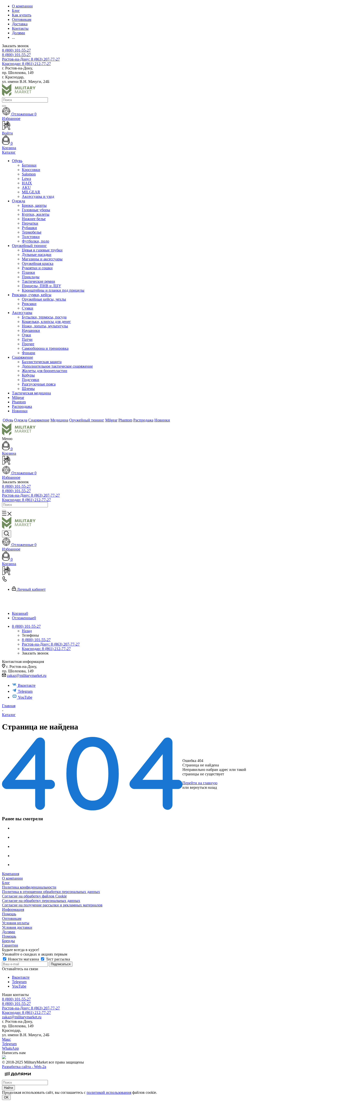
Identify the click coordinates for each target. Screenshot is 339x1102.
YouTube (25, 697)
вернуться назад (203, 787)
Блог (6, 883)
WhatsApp (10, 1048)
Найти (8, 1088)
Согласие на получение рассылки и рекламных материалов (52, 905)
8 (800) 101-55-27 (16, 50)
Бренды (8, 941)
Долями (8, 932)
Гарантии (10, 945)
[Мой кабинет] (169, 461)
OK (6, 1097)
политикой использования (109, 1092)
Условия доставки (17, 927)
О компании (12, 878)
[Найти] (4, 106)
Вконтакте (26, 685)
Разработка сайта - (24, 1067)
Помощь (9, 914)
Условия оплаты (15, 923)
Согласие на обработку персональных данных (41, 900)
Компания (10, 874)
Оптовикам (11, 918)
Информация (13, 909)
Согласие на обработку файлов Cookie (34, 896)
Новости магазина (23, 959)
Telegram (25, 691)
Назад (27, 631)
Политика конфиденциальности (29, 887)
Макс (6, 1039)
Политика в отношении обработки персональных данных (51, 892)
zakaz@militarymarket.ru (26, 675)
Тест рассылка (57, 959)
